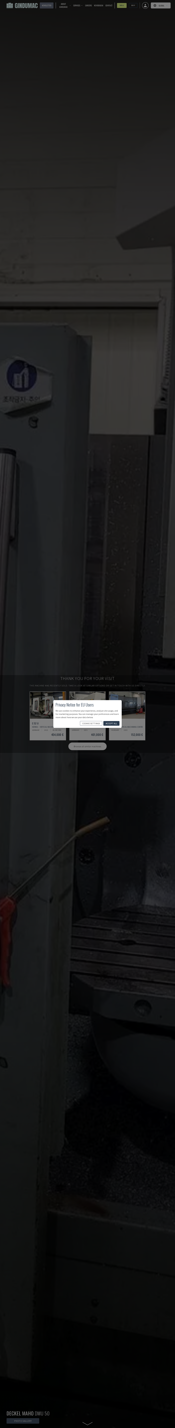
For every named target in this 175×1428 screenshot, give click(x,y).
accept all (111, 723)
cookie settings (91, 723)
